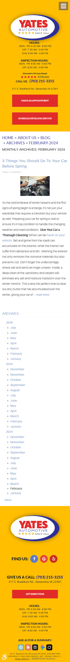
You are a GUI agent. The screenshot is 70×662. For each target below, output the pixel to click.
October (15, 380)
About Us (27, 138)
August (15, 390)
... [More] (7, 500)
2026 (9, 322)
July (13, 327)
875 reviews (43, 76)
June (13, 333)
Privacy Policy (52, 656)
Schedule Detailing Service (35, 118)
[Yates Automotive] (35, 27)
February (16, 353)
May (13, 338)
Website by (43, 658)
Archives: (10, 314)
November (17, 374)
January (15, 359)
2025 (9, 364)
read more (42, 294)
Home (8, 138)
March (14, 348)
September (17, 385)
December (17, 369)
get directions (35, 594)
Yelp (53, 559)
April (13, 343)
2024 (9, 431)
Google (44, 559)
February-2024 (43, 143)
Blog (45, 138)
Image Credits (22, 659)
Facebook (34, 559)
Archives (15, 143)
